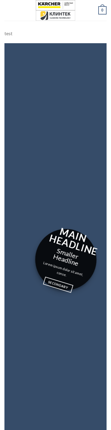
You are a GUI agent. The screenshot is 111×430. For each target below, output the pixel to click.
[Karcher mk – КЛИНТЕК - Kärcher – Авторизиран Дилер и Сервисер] (55, 10)
